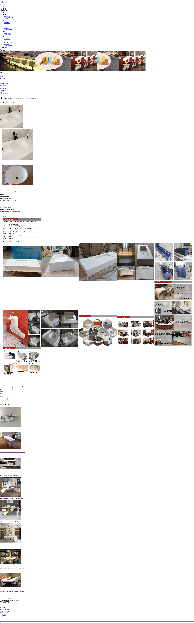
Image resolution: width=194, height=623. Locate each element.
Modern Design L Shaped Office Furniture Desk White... (12, 428)
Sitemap (3, 2)
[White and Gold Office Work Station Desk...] (10, 543)
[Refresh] (9, 398)
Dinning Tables (6, 25)
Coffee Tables (6, 28)
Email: (1, 393)
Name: (1, 389)
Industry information (7, 34)
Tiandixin (6, 612)
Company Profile (7, 16)
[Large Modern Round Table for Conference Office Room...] (10, 589)
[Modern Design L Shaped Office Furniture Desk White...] (10, 427)
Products (4, 20)
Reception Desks (7, 23)
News (3, 31)
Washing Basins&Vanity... (17, 100)
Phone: (1, 391)
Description (4, 216)
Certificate (6, 18)
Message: (1, 396)
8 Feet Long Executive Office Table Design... (9, 475)
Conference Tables (3, 80)
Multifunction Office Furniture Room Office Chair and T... (12, 452)
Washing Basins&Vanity (8, 26)
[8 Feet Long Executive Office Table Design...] (10, 473)
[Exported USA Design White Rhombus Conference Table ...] (10, 566)
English (3, 6)
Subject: (1, 387)
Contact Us (4, 47)
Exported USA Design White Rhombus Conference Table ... (12, 568)
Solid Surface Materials (8, 29)
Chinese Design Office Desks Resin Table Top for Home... (12, 498)
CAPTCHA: (13, 398)
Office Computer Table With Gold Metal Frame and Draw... (12, 521)
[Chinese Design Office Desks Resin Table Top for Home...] (10, 496)
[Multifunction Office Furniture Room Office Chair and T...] (10, 450)
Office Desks (2, 78)
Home (3, 12)
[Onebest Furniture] (3, 10)
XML (1, 2)
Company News (7, 33)
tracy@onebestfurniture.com (4, 1)
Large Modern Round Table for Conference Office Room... (12, 591)
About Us (4, 14)
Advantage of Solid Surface (8, 17)
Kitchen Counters (7, 27)
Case (3, 36)
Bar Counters (6, 22)
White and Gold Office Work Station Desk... (9, 544)
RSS (6, 2)
